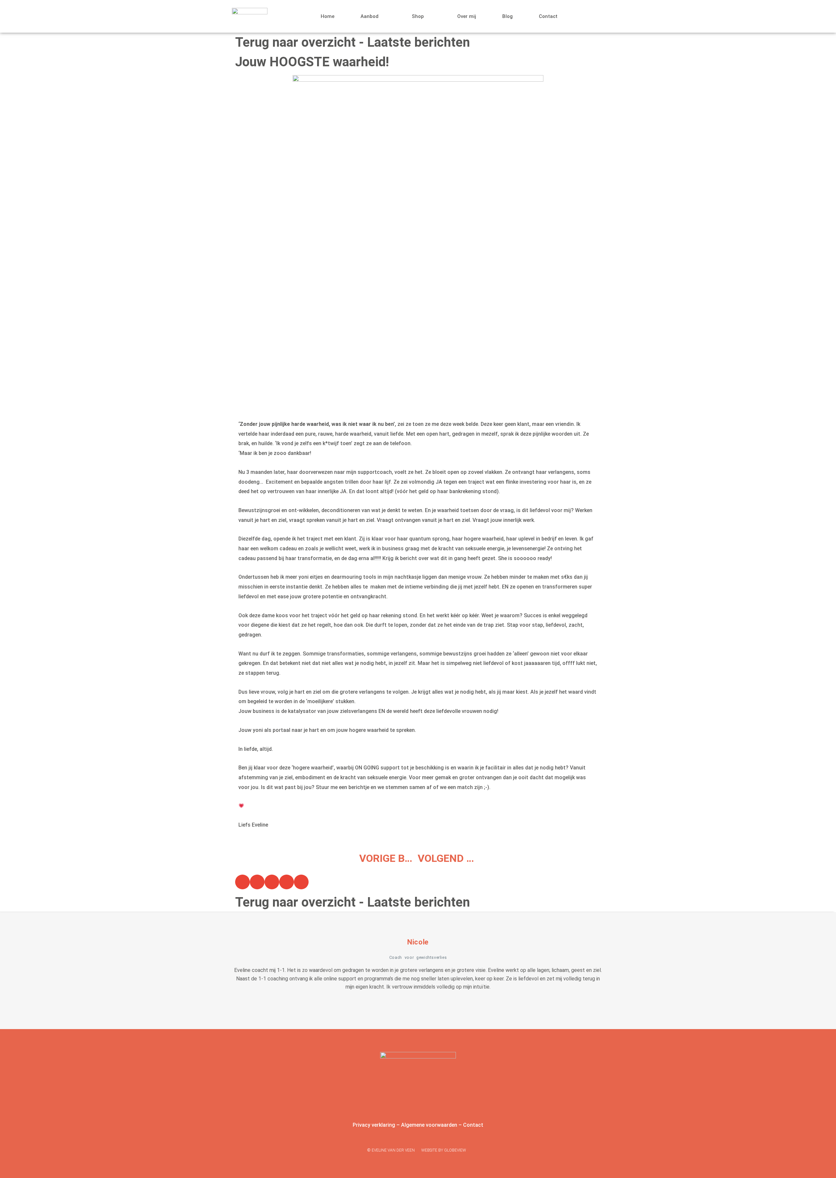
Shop (418, 16)
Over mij (466, 16)
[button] (242, 882)
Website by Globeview (443, 1150)
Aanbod (369, 16)
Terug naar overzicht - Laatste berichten (352, 42)
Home (327, 16)
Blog (507, 16)
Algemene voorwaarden (429, 1125)
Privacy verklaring (374, 1125)
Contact (548, 16)
